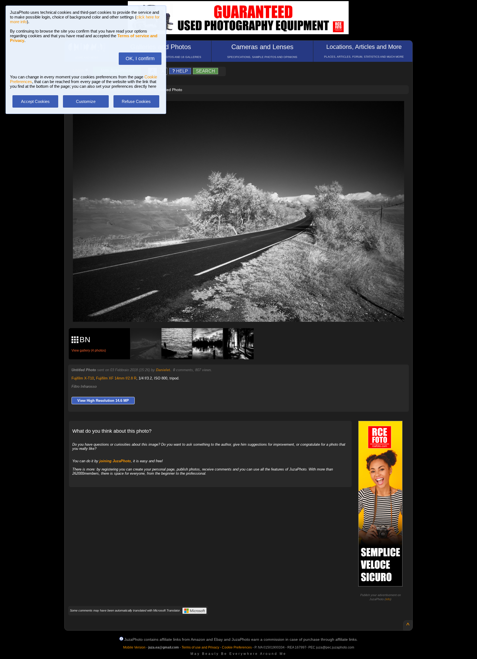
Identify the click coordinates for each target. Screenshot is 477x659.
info (388, 599)
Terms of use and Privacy (200, 647)
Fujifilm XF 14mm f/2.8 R (116, 378)
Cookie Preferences (237, 647)
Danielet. (163, 370)
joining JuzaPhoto (115, 461)
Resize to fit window (241, 111)
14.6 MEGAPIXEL (242, 311)
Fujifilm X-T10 (82, 378)
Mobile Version (134, 647)
